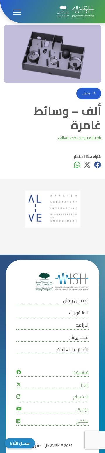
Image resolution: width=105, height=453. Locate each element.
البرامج (82, 325)
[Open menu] (17, 12)
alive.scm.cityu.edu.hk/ (79, 138)
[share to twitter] (87, 164)
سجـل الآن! (20, 443)
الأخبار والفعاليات (73, 349)
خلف (86, 94)
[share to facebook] (97, 164)
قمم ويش (79, 337)
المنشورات (79, 313)
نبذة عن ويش (76, 300)
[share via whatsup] (77, 164)
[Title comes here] (75, 11)
